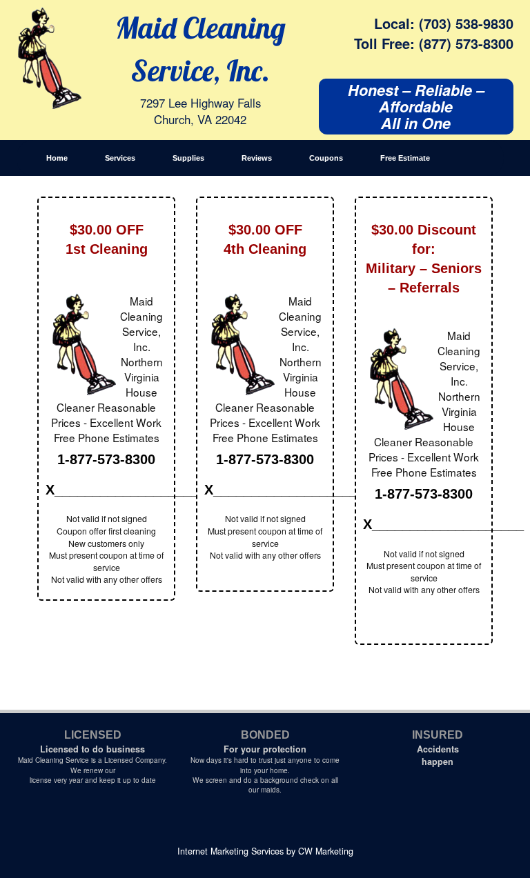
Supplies (188, 158)
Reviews (257, 158)
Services (120, 158)
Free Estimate (405, 158)
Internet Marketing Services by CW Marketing (265, 851)
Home (57, 158)
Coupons (326, 158)
